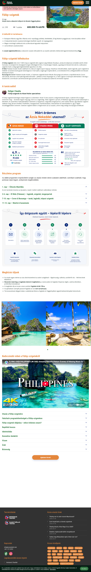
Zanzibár (78, 560)
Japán (60, 551)
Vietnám (71, 560)
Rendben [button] (84, 568)
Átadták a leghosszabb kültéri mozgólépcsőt (62, 532)
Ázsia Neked (7, 3)
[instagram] (11, 553)
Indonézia (55, 551)
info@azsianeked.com (10, 547)
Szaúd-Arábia (73, 557)
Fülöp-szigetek (78, 548)
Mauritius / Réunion (77, 554)
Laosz (54, 554)
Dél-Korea (59, 548)
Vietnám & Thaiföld (11, 562)
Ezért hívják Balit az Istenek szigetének (60, 522)
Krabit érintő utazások (53, 563)
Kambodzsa (73, 551)
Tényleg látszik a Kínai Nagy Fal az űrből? (61, 527)
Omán (49, 557)
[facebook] (6, 553)
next (87, 323)
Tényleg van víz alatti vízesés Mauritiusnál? (61, 517)
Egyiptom (71, 548)
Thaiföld (55, 560)
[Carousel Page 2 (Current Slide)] (47, 349)
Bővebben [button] (53, 569)
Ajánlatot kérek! (77, 3)
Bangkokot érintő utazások (67, 563)
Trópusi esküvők (63, 560)
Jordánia (66, 551)
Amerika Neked (12, 517)
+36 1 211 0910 (8, 549)
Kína (49, 554)
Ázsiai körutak (51, 548)
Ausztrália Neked (12, 523)
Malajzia (59, 554)
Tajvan (49, 560)
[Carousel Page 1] (45, 349)
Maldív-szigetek (67, 554)
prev (5, 323)
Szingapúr (81, 557)
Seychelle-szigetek (57, 557)
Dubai (65, 548)
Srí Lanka (66, 557)
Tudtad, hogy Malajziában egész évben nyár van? (63, 537)
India (49, 551)
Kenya (80, 551)
